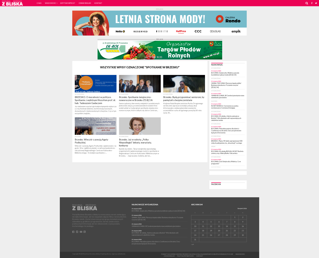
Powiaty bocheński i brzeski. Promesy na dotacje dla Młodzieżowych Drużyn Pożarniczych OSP (197, 254)
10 (195, 226)
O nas (39, 3)
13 (219, 226)
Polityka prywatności (185, 256)
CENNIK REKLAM (85, 3)
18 (203, 231)
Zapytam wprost (67, 3)
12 (211, 226)
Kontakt (98, 3)
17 (195, 231)
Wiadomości (50, 3)
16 (243, 226)
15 (235, 226)
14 (227, 226)
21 (227, 231)
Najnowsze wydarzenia (145, 204)
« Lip (192, 244)
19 (211, 231)
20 (219, 231)
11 (203, 226)
